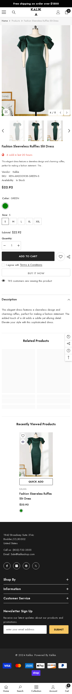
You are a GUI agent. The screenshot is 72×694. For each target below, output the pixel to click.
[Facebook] (6, 565)
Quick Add (36, 482)
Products (16, 20)
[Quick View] (23, 441)
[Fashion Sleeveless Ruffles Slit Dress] (36, 454)
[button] (60, 113)
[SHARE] (67, 257)
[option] (36, 3)
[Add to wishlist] (60, 256)
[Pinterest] (26, 565)
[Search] (14, 12)
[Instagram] (16, 565)
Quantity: (7, 238)
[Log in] (58, 12)
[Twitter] (35, 565)
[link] (18, 400)
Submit (59, 629)
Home (5, 20)
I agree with (12, 265)
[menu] (4, 12)
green (21, 510)
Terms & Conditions (31, 264)
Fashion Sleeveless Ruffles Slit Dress (35, 496)
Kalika (16, 172)
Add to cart (28, 256)
